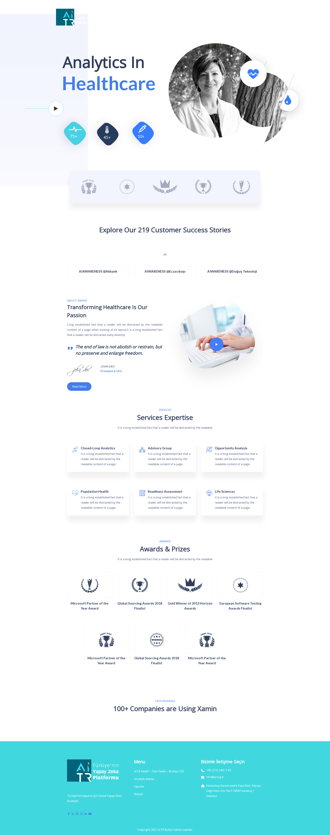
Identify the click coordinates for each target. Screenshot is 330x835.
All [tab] (165, 253)
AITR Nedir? (123, 17)
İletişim (256, 17)
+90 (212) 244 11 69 (94, 4)
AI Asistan (202, 17)
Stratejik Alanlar (152, 17)
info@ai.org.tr (66, 4)
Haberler (223, 17)
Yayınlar (180, 17)
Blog (241, 17)
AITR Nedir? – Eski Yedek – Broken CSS (159, 771)
